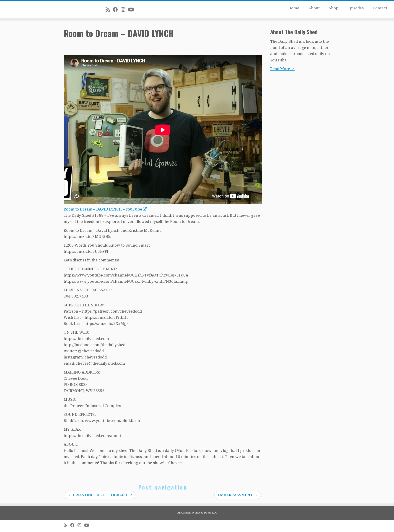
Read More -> (282, 68)
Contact (380, 8)
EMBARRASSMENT (237, 495)
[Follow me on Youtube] (132, 10)
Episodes (355, 8)
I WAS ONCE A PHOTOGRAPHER (100, 495)
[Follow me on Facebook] (117, 10)
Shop (333, 8)
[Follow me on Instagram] (124, 10)
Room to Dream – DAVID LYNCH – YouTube (103, 209)
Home (293, 8)
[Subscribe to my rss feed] (109, 10)
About (314, 8)
